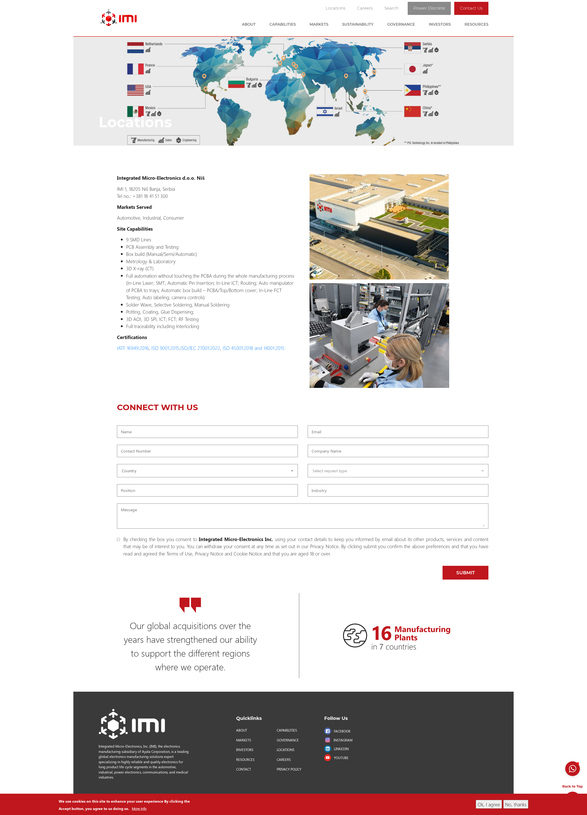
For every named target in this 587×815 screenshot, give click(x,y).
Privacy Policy (289, 769)
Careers (365, 8)
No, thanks (515, 804)
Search (391, 8)
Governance (401, 24)
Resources (476, 24)
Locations (336, 8)
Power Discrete (429, 8)
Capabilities (282, 24)
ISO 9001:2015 (165, 347)
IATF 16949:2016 (133, 347)
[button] (572, 768)
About (249, 24)
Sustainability (358, 24)
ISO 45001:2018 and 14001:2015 (254, 347)
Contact (243, 769)
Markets (319, 24)
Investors (440, 24)
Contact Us (471, 8)
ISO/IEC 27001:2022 (200, 347)
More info (139, 808)
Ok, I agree (489, 804)
